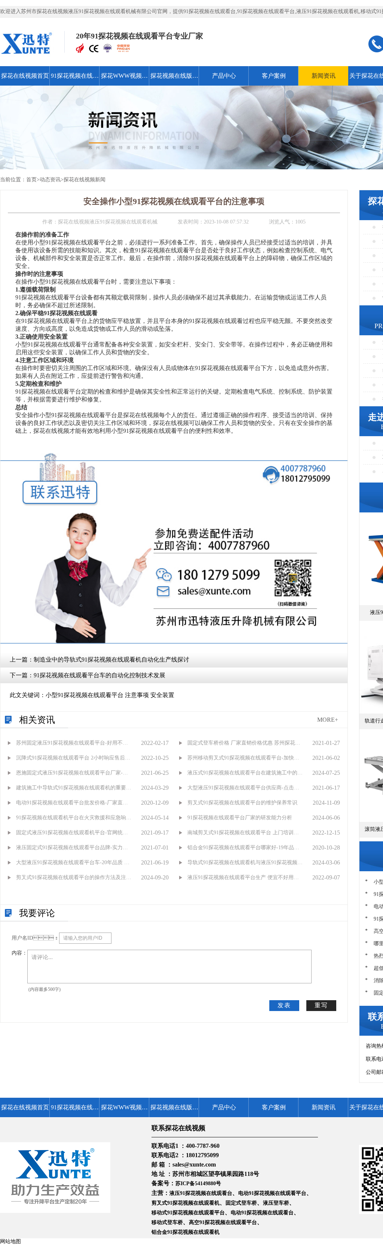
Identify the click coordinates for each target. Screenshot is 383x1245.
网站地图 (10, 1241)
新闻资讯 (323, 76)
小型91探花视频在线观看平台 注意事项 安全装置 (110, 695)
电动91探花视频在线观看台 (262, 1212)
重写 (321, 1005)
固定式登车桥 (241, 1203)
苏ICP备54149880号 (198, 1183)
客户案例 (274, 76)
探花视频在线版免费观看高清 (174, 79)
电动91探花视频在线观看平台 (272, 1193)
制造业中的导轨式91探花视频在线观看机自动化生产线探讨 (111, 659)
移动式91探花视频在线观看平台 (188, 1212)
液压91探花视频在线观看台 (200, 1193)
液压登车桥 (276, 1203)
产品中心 (224, 76)
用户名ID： (35, 938)
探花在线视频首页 (25, 76)
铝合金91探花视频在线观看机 (185, 1232)
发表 (284, 1005)
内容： (19, 953)
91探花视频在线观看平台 (75, 79)
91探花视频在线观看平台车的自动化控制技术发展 (99, 675)
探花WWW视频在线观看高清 (124, 79)
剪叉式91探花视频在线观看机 (185, 1203)
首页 (31, 179)
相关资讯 (37, 720)
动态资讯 (50, 179)
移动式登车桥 (167, 1222)
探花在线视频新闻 (84, 179)
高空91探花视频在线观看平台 (223, 1222)
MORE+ (327, 720)
